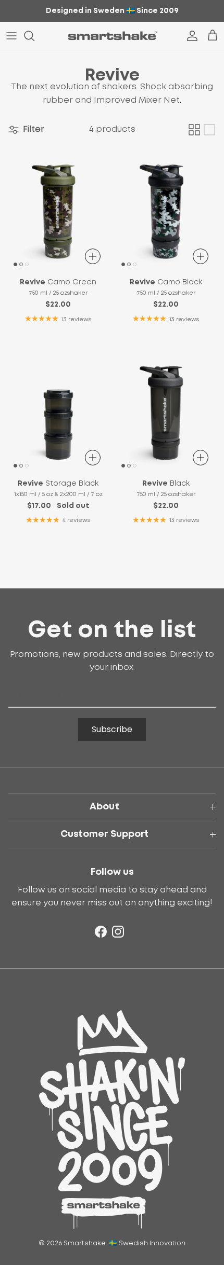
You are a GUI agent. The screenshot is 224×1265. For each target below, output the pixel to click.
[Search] (34, 35)
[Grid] (194, 129)
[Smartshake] (112, 36)
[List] (209, 129)
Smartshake (85, 1243)
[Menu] (11, 35)
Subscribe (112, 729)
